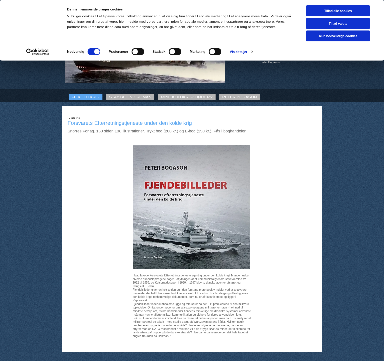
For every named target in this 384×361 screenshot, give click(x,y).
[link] (185, 97)
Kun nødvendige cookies (338, 36)
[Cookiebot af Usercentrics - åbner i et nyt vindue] (37, 52)
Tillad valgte (338, 23)
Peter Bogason (239, 97)
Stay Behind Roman (130, 97)
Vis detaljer (238, 52)
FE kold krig (86, 97)
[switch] (138, 51)
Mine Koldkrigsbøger (185, 97)
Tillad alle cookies (338, 11)
